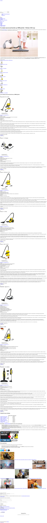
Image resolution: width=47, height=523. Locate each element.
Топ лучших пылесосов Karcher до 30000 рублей (6, 60)
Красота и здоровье (2, 18)
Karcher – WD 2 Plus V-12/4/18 (4, 72)
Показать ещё (2, 522)
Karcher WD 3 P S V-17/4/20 (3, 64)
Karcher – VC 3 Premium (3, 68)
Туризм (1, 23)
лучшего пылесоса (7, 423)
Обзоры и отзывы (2, 506)
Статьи (1, 24)
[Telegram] (7, 450)
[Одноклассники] (5, 450)
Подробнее (1, 169)
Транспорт (1, 22)
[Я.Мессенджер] (1, 450)
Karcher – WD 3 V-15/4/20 (3, 80)
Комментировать (2, 496)
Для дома (1, 19)
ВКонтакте (1, 509)
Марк (2, 14)
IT (0, 20)
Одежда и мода (2, 21)
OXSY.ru (1, 0)
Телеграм (4, 509)
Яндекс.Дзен (7, 509)
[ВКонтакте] (3, 450)
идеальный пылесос (4, 29)
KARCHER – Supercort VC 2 (3, 84)
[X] (9, 450)
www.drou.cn (3, 15)
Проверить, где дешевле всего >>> (4, 156)
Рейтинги (6, 506)
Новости (4, 25)
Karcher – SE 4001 (2, 88)
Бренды (8, 506)
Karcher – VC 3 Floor (2, 76)
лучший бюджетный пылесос (7, 429)
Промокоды (1, 25)
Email (1, 500)
